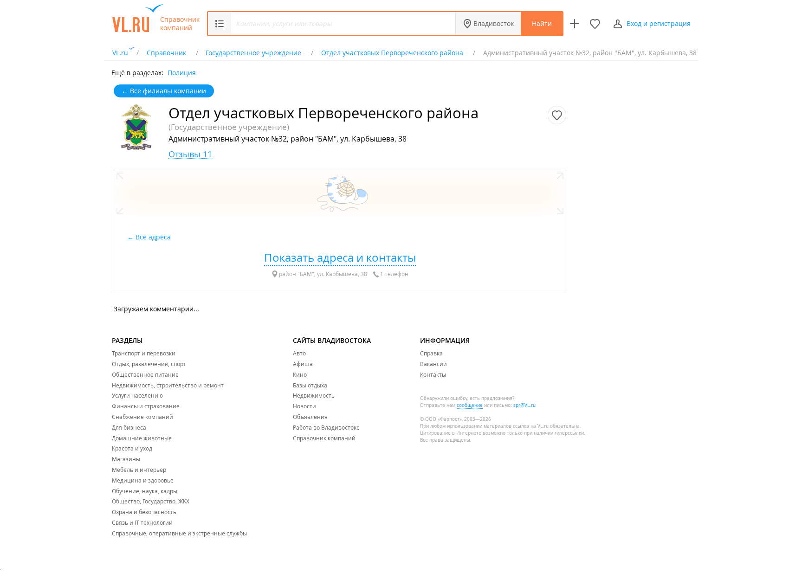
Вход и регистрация (659, 23)
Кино (300, 374)
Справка (431, 353)
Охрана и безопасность (144, 511)
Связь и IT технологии (142, 522)
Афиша (303, 363)
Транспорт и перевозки (143, 353)
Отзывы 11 (190, 154)
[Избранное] (595, 23)
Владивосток (493, 23)
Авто (299, 353)
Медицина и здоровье (143, 480)
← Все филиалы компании (164, 90)
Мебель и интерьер (139, 469)
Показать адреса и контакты (340, 257)
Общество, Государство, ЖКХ (150, 501)
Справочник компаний (180, 23)
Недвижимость (314, 395)
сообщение (470, 405)
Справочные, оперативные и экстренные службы (179, 533)
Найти (542, 23)
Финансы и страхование (146, 406)
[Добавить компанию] (574, 23)
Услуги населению (137, 395)
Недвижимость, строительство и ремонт (168, 385)
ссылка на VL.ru (531, 426)
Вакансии (433, 363)
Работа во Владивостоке (326, 427)
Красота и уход (132, 448)
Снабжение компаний (142, 416)
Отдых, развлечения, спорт (149, 363)
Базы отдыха (310, 385)
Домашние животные (142, 438)
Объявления (310, 416)
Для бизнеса (129, 427)
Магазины (126, 459)
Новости (304, 406)
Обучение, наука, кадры (144, 491)
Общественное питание (145, 374)
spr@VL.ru (524, 405)
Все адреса (154, 236)
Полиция (182, 72)
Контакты (433, 374)
